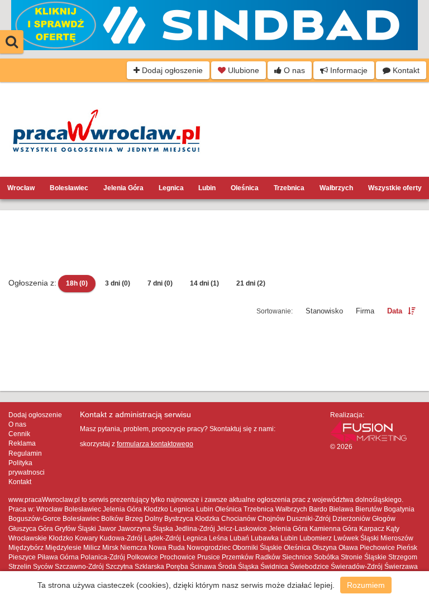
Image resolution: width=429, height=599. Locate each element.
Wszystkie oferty (395, 188)
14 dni (204, 283)
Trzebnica (289, 188)
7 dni (160, 283)
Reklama (22, 443)
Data (394, 311)
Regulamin (25, 453)
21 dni (250, 283)
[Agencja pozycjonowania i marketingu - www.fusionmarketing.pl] (368, 430)
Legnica (171, 188)
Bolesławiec (69, 188)
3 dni (117, 283)
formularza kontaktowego (155, 444)
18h (77, 283)
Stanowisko (324, 311)
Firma (365, 311)
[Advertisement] (214, 244)
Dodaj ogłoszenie (171, 70)
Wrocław (21, 188)
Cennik (19, 434)
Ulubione (242, 70)
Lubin (207, 188)
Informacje (348, 70)
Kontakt (405, 70)
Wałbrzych (336, 188)
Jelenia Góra (123, 188)
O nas (293, 70)
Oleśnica (245, 188)
